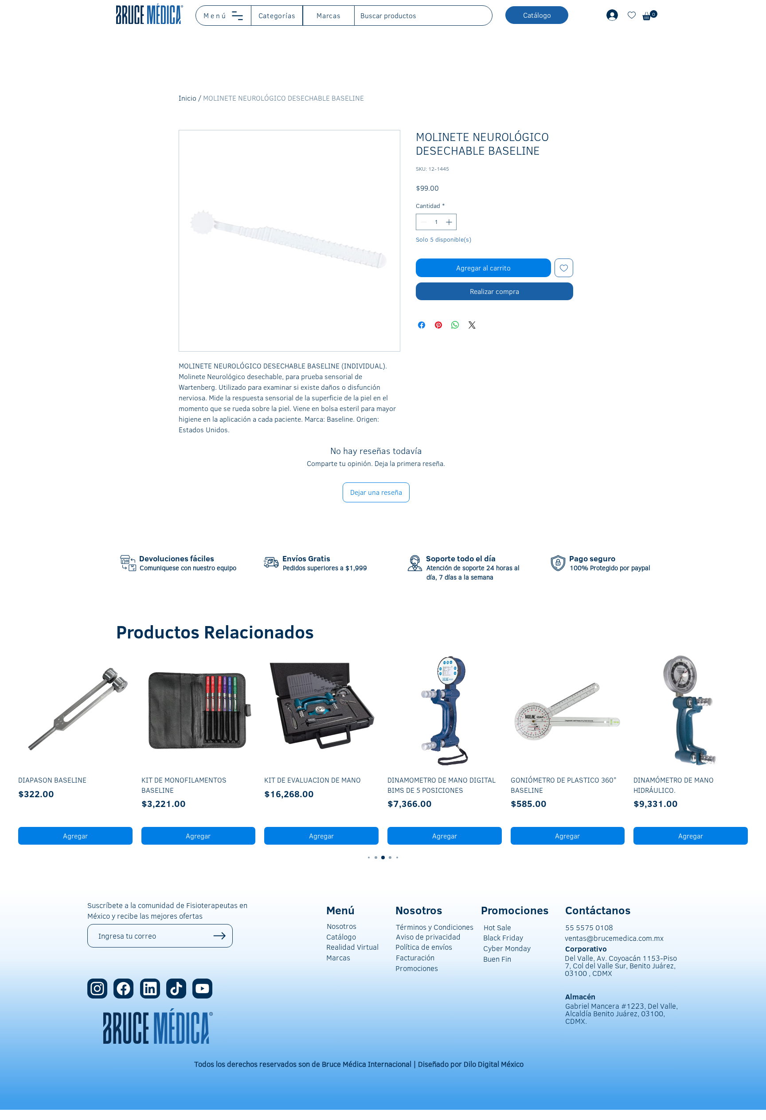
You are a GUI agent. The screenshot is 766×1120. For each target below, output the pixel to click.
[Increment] (449, 222)
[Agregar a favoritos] (564, 267)
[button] (223, 15)
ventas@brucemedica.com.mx (614, 938)
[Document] (631, 15)
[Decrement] (422, 222)
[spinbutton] (436, 222)
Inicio (187, 98)
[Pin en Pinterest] (438, 325)
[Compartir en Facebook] (421, 325)
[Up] (219, 935)
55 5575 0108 (589, 927)
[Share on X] (472, 325)
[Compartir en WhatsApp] (455, 325)
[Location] (97, 989)
